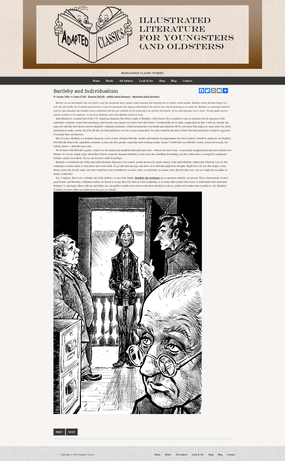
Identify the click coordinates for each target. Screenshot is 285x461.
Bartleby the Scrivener (147, 178)
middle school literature (118, 96)
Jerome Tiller (63, 96)
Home (96, 81)
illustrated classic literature (145, 96)
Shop (162, 81)
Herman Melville (96, 96)
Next (71, 432)
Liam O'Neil (80, 96)
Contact (187, 81)
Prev (59, 432)
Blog (174, 81)
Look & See (146, 81)
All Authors (126, 81)
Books (109, 81)
